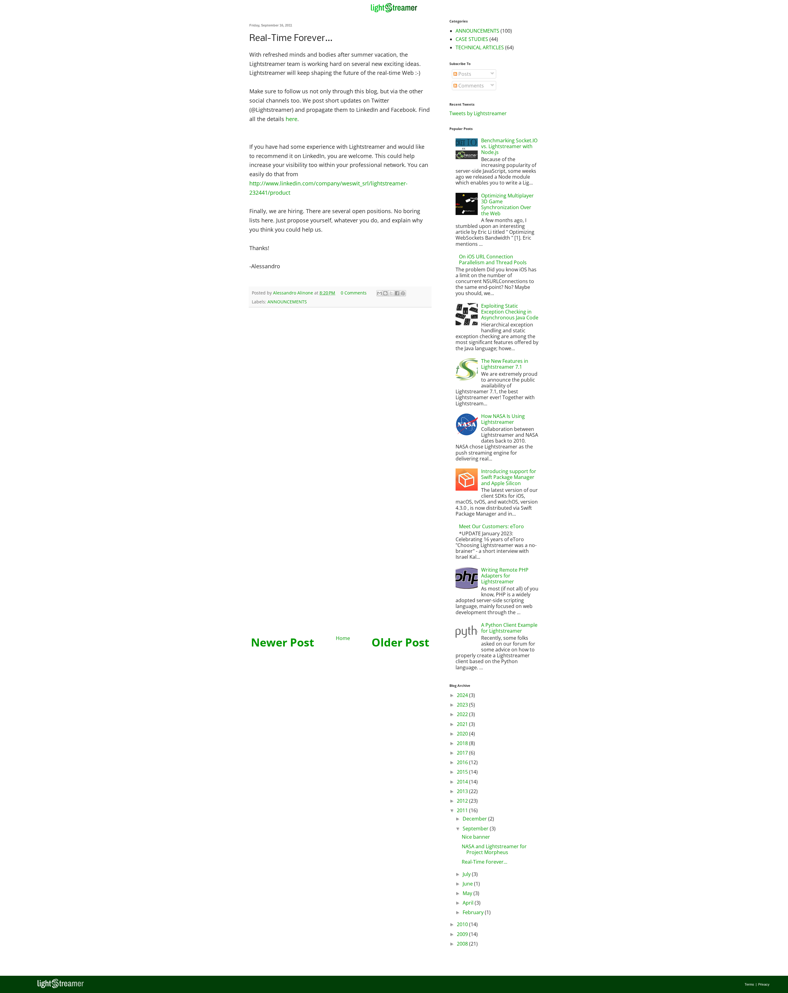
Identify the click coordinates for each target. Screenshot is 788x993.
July (467, 874)
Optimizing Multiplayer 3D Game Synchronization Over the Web (507, 204)
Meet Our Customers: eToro (491, 526)
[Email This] (379, 293)
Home (343, 638)
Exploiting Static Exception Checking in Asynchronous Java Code (509, 311)
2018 (463, 743)
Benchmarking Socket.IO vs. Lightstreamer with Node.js (509, 146)
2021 (463, 724)
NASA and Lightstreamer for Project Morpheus (494, 849)
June (468, 883)
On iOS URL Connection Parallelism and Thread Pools (493, 259)
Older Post (400, 642)
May (468, 893)
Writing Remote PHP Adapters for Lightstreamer (505, 575)
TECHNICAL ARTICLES (480, 47)
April (469, 902)
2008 (463, 943)
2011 (463, 810)
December (475, 818)
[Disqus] (340, 392)
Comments (470, 85)
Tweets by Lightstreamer (478, 113)
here (291, 119)
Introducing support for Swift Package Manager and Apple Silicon (508, 477)
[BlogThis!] (385, 293)
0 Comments (354, 293)
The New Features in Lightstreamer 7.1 (504, 364)
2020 (463, 733)
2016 (463, 762)
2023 (463, 704)
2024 (463, 695)
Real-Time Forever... (484, 861)
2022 (463, 714)
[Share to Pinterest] (403, 293)
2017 (463, 752)
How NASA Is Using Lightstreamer (503, 419)
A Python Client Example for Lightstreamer (509, 628)
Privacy (764, 984)
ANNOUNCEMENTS (287, 302)
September (476, 828)
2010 (463, 924)
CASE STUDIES (472, 39)
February (474, 912)
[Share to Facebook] (397, 293)
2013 (463, 791)
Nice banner (476, 836)
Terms (749, 984)
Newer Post (282, 642)
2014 (463, 781)
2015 (463, 771)
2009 (463, 934)
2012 (463, 800)
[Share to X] (391, 293)
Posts (464, 74)
